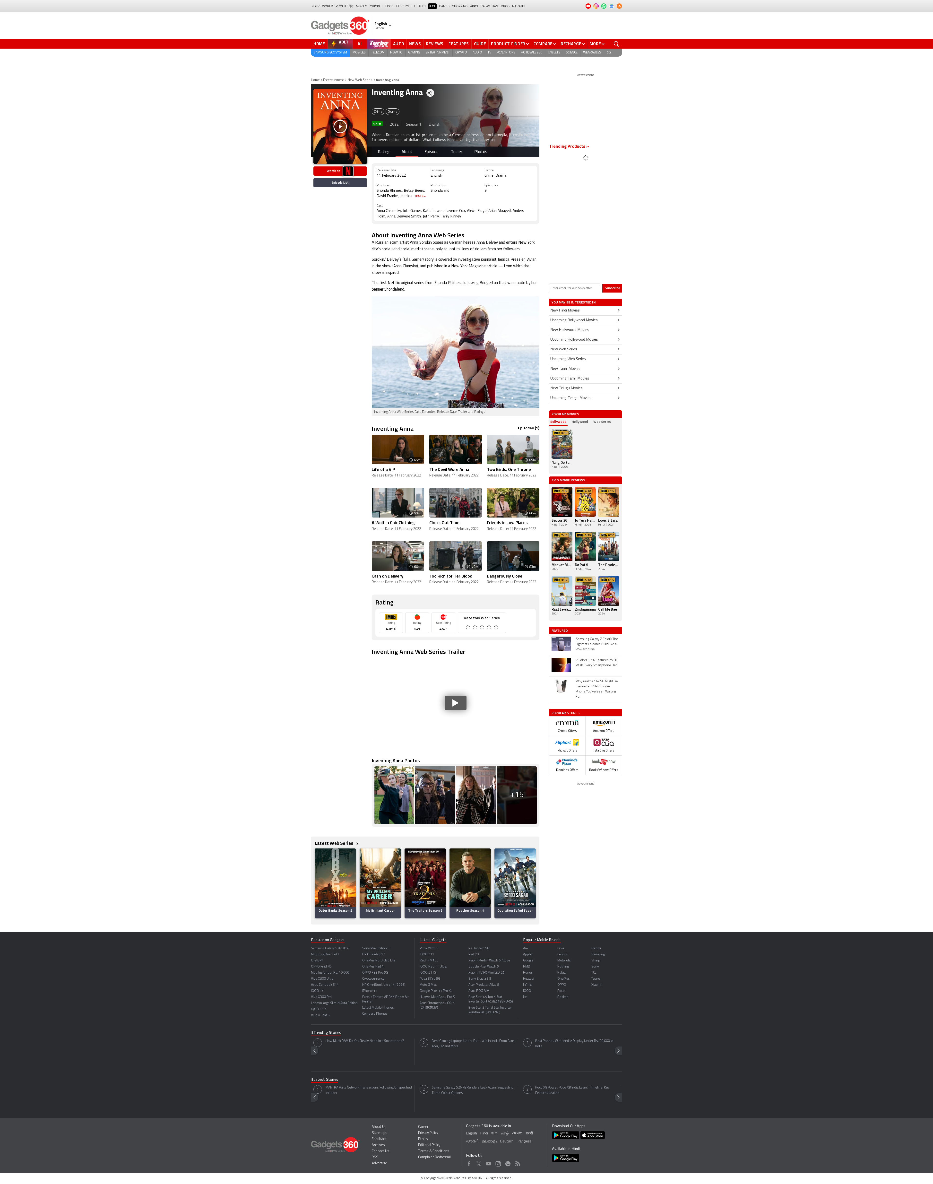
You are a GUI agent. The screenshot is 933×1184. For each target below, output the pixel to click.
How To (396, 52)
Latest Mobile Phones (378, 1008)
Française (524, 1141)
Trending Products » (569, 147)
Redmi (596, 948)
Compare (543, 44)
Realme (563, 997)
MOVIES (361, 6)
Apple (527, 954)
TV (489, 52)
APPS (474, 6)
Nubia (561, 973)
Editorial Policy (429, 1145)
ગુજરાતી (472, 1141)
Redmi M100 (429, 960)
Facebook (469, 1163)
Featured (560, 630)
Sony (595, 966)
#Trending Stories (326, 1033)
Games (444, 6)
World (327, 6)
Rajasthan (489, 6)
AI (360, 44)
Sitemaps (379, 1133)
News (415, 44)
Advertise (379, 1163)
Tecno (595, 979)
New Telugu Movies (566, 388)
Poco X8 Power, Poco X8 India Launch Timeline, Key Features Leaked (572, 1090)
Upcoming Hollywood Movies (574, 340)
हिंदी (351, 6)
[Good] (475, 627)
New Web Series (360, 80)
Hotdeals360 (531, 52)
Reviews (434, 44)
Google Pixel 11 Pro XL (436, 991)
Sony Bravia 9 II (479, 979)
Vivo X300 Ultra (322, 979)
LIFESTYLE (404, 6)
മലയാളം (489, 1141)
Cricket (376, 6)
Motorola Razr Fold (325, 954)
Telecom (378, 52)
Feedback (379, 1139)
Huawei (528, 979)
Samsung (598, 954)
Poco (561, 991)
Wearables (592, 52)
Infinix (527, 985)
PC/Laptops (506, 52)
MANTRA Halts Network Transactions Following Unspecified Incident (369, 1090)
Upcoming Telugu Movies (570, 398)
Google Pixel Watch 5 (483, 966)
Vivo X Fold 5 (320, 1015)
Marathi (518, 6)
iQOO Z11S (428, 973)
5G (609, 52)
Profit (341, 6)
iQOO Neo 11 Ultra (433, 966)
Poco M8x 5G (429, 948)
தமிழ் (505, 1133)
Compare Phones (375, 1014)
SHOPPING (459, 6)
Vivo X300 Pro (321, 997)
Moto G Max (428, 985)
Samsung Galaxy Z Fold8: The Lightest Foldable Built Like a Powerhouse (597, 644)
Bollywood (558, 421)
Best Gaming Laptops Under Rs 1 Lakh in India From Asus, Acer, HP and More (473, 1043)
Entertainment (438, 52)
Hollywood (580, 421)
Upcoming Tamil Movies (569, 378)
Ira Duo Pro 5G (478, 948)
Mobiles (359, 52)
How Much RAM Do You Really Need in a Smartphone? (365, 1041)
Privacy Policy (428, 1133)
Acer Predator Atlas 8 (483, 985)
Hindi (484, 1133)
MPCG (505, 6)
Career (423, 1127)
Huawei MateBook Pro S (437, 997)
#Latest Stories (324, 1080)
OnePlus (563, 979)
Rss (518, 1163)
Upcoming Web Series (568, 359)
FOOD (389, 6)
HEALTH (420, 6)
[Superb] (489, 627)
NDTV (315, 6)
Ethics (423, 1139)
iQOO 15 (317, 991)
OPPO (561, 985)
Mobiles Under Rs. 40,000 (330, 973)
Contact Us (380, 1151)
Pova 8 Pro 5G (430, 979)
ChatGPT (317, 960)
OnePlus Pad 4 (373, 966)
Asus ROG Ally (478, 991)
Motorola (563, 960)
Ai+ (525, 948)
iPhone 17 (369, 991)
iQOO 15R (318, 1009)
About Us (379, 1127)
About (407, 152)
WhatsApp (508, 1163)
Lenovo (562, 954)
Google (528, 960)
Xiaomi (596, 985)
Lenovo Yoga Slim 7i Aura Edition (334, 1003)
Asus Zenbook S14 (325, 985)
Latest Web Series (334, 843)
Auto (398, 44)
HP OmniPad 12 (373, 954)
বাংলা (494, 1133)
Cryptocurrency (373, 979)
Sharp (595, 960)
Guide (480, 44)
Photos (480, 152)
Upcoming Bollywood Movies (574, 320)
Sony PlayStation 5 (375, 948)
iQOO (527, 991)
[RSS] (619, 6)
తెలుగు (517, 1133)
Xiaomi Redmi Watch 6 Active (489, 960)
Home (319, 44)
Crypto (461, 52)
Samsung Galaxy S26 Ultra (330, 948)
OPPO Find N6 (321, 966)
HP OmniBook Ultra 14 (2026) (383, 985)
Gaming (414, 52)
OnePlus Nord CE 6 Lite (378, 960)
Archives (378, 1145)
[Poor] (468, 627)
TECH (432, 6)
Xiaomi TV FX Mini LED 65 (486, 973)
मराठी (529, 1133)
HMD (526, 966)
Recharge (571, 44)
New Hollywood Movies (569, 330)
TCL (593, 973)
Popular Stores (565, 712)
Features (459, 44)
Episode (431, 152)
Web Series (602, 421)
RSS (375, 1157)
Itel (525, 997)
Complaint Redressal (434, 1157)
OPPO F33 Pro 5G (375, 973)
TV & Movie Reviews (568, 480)
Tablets (554, 52)
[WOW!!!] (496, 627)
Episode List (340, 182)
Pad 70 (473, 954)
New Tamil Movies (565, 369)
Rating (383, 152)
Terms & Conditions (433, 1151)
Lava (560, 948)
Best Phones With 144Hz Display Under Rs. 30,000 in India (574, 1043)
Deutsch (506, 1141)
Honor (527, 973)
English (471, 1133)
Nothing (563, 966)
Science (572, 52)
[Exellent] (482, 627)
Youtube (488, 1163)
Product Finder (508, 44)
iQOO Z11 (427, 954)
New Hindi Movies (565, 310)
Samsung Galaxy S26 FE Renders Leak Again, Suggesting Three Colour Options (472, 1090)
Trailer (456, 152)
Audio (477, 52)
